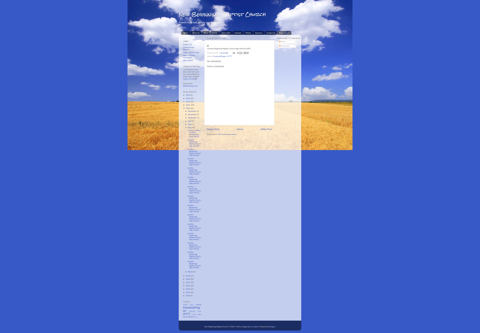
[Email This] (238, 53)
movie (194, 314)
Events (214, 33)
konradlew (254, 327)
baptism (185, 304)
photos (185, 317)
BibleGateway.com (190, 86)
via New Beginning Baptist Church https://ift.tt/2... (194, 171)
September (192, 118)
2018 (188, 279)
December (192, 111)
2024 (188, 95)
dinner (192, 304)
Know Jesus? (284, 33)
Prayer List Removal (191, 52)
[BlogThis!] (240, 53)
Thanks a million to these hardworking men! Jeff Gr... (193, 134)
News (206, 33)
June (190, 124)
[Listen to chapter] (196, 79)
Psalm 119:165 (189, 79)
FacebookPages (219, 56)
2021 (188, 105)
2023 (188, 98)
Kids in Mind (188, 60)
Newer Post (213, 129)
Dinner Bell (226, 33)
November (192, 114)
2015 (188, 289)
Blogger (272, 327)
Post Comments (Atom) (227, 134)
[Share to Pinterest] (247, 53)
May (190, 128)
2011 (188, 292)
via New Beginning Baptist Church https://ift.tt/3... (194, 143)
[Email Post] (233, 53)
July (190, 121)
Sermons (258, 33)
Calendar (237, 33)
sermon (191, 317)
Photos (248, 33)
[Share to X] (243, 53)
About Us (196, 33)
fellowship (192, 311)
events (198, 305)
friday (199, 311)
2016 (188, 286)
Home (186, 33)
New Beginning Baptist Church (222, 14)
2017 (188, 282)
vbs (196, 317)
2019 (188, 276)
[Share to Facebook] (245, 53)
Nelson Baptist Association (188, 56)
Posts (282, 42)
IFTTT (229, 56)
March (190, 272)
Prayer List (187, 44)
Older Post (266, 129)
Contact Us (270, 33)
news (199, 314)
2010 (188, 296)
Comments (285, 46)
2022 (188, 102)
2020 (188, 108)
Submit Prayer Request (188, 48)
